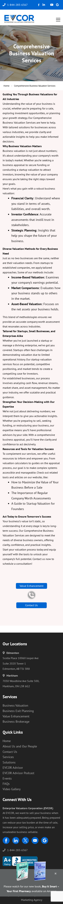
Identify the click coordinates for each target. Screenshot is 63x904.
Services (8, 757)
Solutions (9, 762)
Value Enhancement (31, 586)
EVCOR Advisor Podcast (18, 773)
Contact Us (31, 605)
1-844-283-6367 (17, 850)
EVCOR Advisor (13, 768)
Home (6, 85)
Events (7, 778)
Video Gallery (11, 789)
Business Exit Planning (18, 711)
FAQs (6, 784)
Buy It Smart (49, 886)
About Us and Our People (20, 746)
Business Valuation (15, 705)
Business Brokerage (16, 721)
